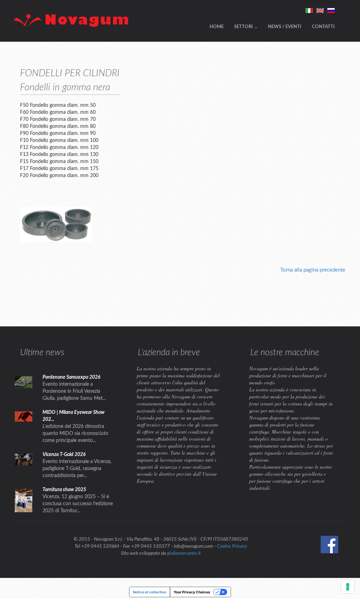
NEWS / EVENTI (284, 27)
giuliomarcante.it (184, 553)
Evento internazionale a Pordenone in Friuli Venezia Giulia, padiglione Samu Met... (74, 391)
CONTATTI (323, 27)
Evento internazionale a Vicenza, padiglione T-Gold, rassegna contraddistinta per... (77, 468)
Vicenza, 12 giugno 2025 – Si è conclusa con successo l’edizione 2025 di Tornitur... (78, 503)
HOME (217, 27)
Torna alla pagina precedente (312, 270)
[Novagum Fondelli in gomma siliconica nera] (56, 224)
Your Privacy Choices (192, 592)
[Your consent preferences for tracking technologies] (347, 586)
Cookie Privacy (232, 546)
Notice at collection (149, 592)
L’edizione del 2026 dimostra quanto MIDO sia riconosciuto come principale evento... (75, 433)
